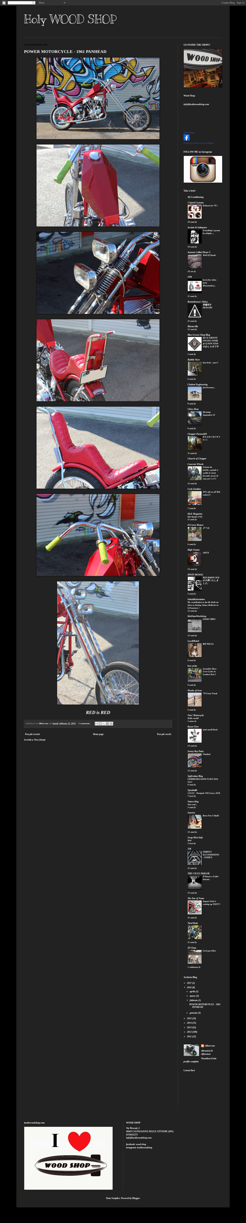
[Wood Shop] (187, 139)
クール (206, 528)
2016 (189, 987)
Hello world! (193, 718)
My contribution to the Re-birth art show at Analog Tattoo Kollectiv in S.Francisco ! (203, 605)
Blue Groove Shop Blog (199, 335)
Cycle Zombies (194, 489)
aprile (193, 991)
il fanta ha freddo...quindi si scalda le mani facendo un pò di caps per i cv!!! (210, 473)
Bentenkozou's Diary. (198, 301)
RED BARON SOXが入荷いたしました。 (211, 580)
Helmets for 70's (210, 205)
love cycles (192, 666)
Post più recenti (32, 734)
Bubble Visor (194, 359)
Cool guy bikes (209, 951)
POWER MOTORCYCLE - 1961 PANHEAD (65, 51)
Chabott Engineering (198, 384)
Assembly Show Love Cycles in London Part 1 (209, 672)
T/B (189, 849)
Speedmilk (192, 790)
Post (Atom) (39, 739)
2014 (189, 1023)
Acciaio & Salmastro (197, 227)
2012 (189, 1032)
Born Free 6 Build (211, 815)
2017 (189, 983)
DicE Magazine (195, 513)
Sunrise (191, 812)
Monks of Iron (195, 690)
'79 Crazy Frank (210, 693)
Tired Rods (193, 923)
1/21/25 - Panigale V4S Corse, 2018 (204, 793)
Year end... (192, 804)
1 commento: (84, 723)
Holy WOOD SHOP (70, 19)
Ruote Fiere (193, 726)
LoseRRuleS (193, 641)
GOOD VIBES (209, 619)
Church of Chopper (197, 458)
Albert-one (210, 1045)
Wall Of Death (209, 255)
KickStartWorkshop (197, 616)
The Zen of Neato (196, 898)
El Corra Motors (196, 525)
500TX (206, 553)
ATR (190, 277)
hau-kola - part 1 (210, 362)
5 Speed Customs (196, 202)
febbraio (194, 1000)
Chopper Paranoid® (197, 434)
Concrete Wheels (196, 464)
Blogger (136, 1198)
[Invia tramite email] (97, 724)
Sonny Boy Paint (196, 751)
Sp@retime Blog (195, 776)
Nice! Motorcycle (196, 715)
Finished (206, 754)
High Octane (194, 549)
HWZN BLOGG (195, 574)
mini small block (210, 729)
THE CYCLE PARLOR (198, 873)
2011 (189, 1036)
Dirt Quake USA (195, 517)
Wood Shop (189, 132)
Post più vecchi (164, 734)
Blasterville (193, 326)
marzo (193, 996)
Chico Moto (193, 409)
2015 (189, 1018)
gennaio (194, 1013)
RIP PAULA (208, 644)
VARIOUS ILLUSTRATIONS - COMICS (211, 855)
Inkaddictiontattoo (196, 599)
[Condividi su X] (104, 724)
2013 (189, 1027)
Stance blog (193, 801)
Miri (189, 840)
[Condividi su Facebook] (108, 724)
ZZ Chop (192, 947)
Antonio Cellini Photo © (199, 252)
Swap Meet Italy (195, 837)
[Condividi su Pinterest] (111, 724)
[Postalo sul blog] (100, 724)
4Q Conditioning (196, 197)
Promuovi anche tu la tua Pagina (199, 143)
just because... (209, 387)
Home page (98, 734)
